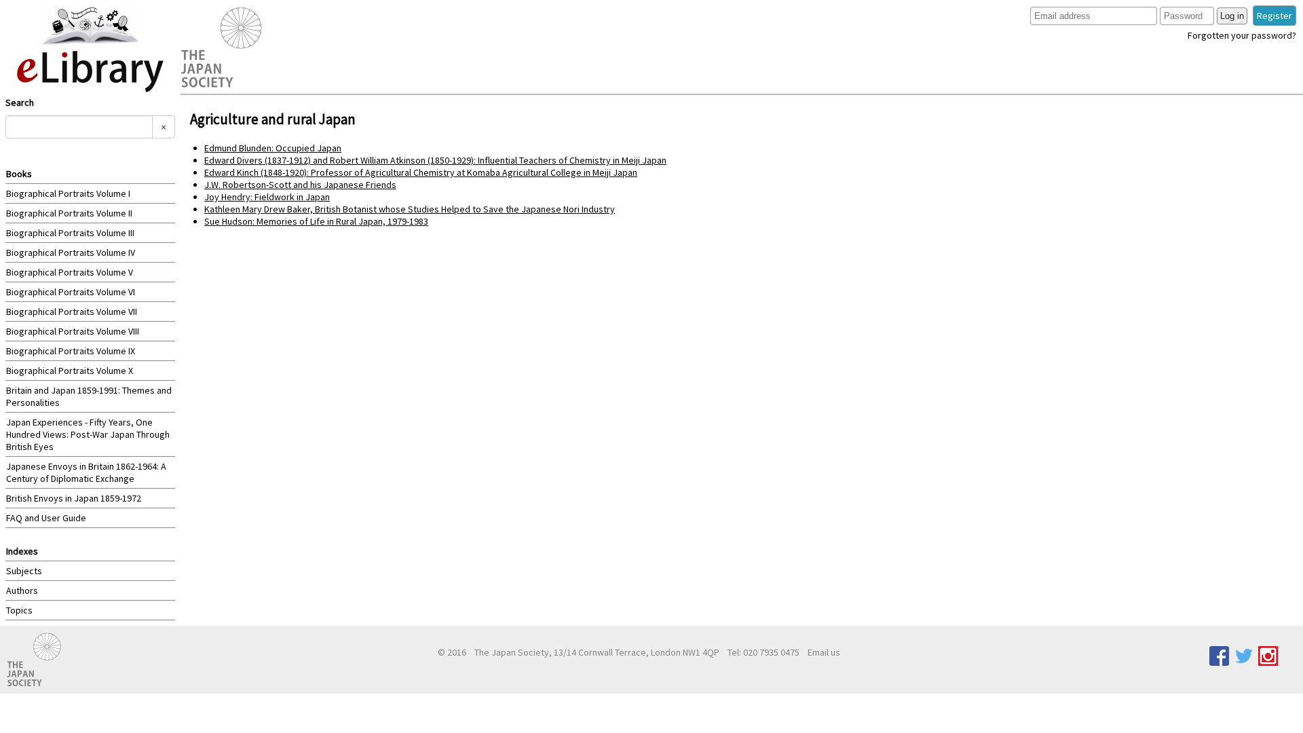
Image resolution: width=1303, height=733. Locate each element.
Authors (22, 590)
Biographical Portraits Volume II (69, 213)
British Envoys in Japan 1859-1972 (73, 498)
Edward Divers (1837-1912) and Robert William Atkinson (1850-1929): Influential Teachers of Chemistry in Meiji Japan (435, 160)
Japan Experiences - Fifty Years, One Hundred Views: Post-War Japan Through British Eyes (88, 434)
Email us (824, 652)
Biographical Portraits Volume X (69, 370)
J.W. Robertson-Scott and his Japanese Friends (300, 184)
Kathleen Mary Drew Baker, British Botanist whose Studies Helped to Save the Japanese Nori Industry (409, 209)
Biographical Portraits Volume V (69, 272)
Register (1274, 16)
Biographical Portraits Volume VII (71, 311)
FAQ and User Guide (46, 518)
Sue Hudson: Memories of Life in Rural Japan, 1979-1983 (316, 221)
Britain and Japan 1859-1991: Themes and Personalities (89, 396)
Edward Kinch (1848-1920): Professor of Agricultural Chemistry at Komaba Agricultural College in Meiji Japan (420, 172)
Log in (1232, 16)
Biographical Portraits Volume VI (70, 292)
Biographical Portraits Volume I (68, 193)
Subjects (24, 571)
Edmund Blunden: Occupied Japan (272, 148)
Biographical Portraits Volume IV (70, 252)
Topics (19, 610)
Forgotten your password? (1242, 35)
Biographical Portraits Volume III (70, 233)
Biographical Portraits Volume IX (70, 351)
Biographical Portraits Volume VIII (72, 331)
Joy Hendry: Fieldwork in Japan (267, 197)
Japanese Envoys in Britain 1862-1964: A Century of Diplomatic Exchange (86, 472)
